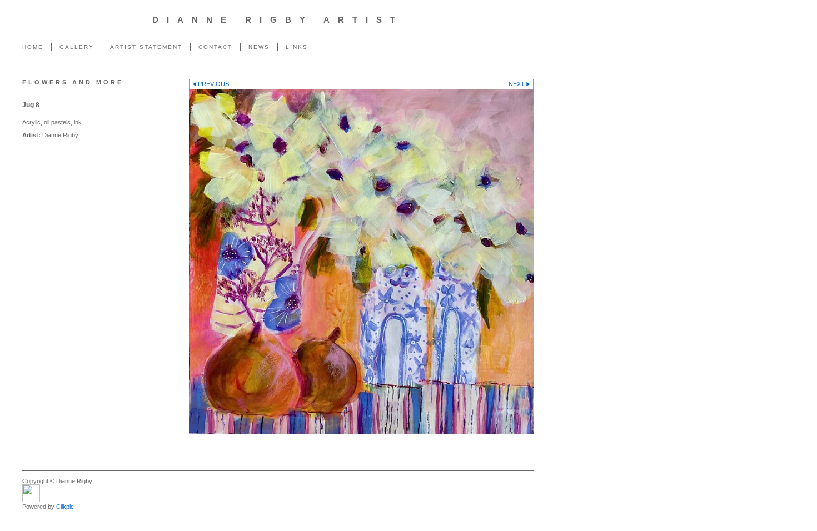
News (259, 47)
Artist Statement (146, 47)
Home (32, 47)
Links (297, 47)
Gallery (76, 47)
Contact (215, 47)
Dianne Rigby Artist (277, 20)
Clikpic (65, 506)
